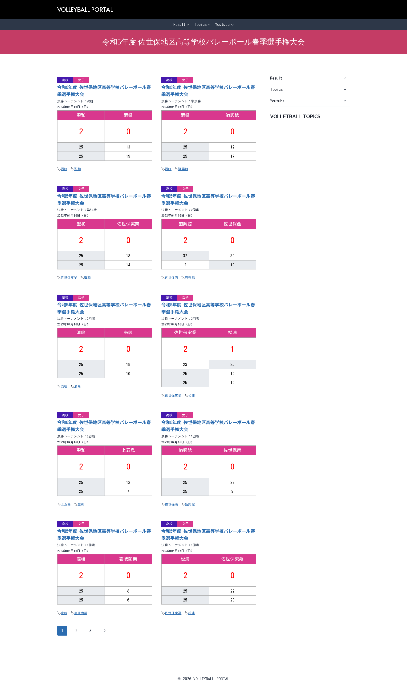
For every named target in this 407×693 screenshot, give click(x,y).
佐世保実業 (69, 277)
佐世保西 (171, 277)
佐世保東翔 (173, 613)
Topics (276, 89)
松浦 (191, 395)
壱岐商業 (80, 613)
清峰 (64, 169)
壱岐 (64, 386)
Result (276, 78)
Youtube (277, 101)
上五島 (66, 504)
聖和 (77, 169)
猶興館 (183, 169)
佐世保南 (171, 504)
